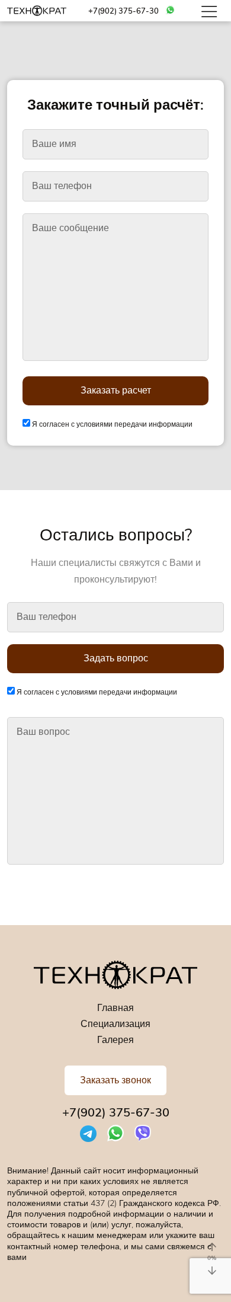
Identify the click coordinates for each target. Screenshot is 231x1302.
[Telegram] (88, 1133)
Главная (115, 1008)
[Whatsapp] (170, 9)
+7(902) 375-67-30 (123, 12)
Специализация (115, 1024)
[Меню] (211, 11)
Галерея (115, 1040)
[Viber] (142, 1133)
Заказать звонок (115, 1080)
